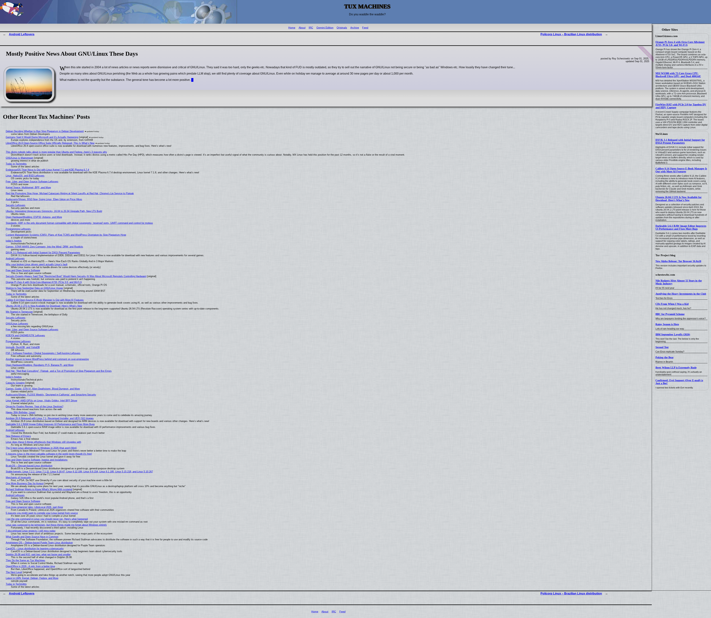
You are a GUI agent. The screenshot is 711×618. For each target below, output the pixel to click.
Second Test (662, 347)
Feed (365, 27)
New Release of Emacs (18, 436)
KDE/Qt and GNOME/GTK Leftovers (25, 335)
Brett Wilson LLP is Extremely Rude (676, 367)
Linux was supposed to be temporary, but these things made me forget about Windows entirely (56, 524)
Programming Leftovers (18, 229)
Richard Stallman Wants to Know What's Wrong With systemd (39, 489)
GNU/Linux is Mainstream (19, 157)
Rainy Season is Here (667, 324)
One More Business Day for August (25, 483)
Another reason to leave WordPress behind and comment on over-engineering (47, 359)
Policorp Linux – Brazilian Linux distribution (571, 34)
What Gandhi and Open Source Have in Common (32, 536)
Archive (354, 27)
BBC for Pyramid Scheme (670, 314)
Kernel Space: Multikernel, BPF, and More (28, 187)
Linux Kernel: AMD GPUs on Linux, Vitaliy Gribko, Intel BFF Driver (41, 400)
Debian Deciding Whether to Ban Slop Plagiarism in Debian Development (45, 131)
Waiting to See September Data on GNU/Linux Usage (34, 288)
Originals (342, 27)
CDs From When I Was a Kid (672, 304)
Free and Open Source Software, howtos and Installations (37, 459)
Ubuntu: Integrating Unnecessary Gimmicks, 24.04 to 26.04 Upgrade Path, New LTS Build (54, 211)
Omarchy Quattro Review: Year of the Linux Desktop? (34, 406)
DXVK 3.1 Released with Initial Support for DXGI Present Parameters (680, 141)
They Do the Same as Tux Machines (25, 560)
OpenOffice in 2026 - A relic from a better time (30, 566)
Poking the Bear (664, 357)
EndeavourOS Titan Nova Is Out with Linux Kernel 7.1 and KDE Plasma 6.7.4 (47, 169)
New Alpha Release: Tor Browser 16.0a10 (678, 261)
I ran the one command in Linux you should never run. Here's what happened (47, 519)
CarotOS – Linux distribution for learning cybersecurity (35, 548)
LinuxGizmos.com (666, 36)
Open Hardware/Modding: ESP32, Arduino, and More (34, 217)
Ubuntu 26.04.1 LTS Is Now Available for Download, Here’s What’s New (678, 199)
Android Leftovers (21, 34)
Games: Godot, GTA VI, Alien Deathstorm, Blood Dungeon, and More (43, 388)
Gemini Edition (324, 27)
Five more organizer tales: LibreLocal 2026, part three (34, 507)
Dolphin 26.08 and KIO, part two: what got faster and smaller (38, 554)
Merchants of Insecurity (18, 477)
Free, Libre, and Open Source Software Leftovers (32, 181)
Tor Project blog (665, 255)
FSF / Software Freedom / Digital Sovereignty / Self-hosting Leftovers (43, 353)
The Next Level (14, 572)
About (302, 27)
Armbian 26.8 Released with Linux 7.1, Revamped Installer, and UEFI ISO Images (50, 418)
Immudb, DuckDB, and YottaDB (23, 347)
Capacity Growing (15, 382)
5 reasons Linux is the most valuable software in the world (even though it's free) (49, 453)
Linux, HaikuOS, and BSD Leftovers (25, 175)
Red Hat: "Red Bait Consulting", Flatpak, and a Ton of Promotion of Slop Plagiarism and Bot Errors (59, 371)
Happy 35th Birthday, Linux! (20, 412)
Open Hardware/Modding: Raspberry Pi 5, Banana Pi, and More (40, 365)
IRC (311, 27)
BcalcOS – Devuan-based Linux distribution (29, 465)
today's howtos (14, 240)
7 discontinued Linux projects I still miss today (31, 530)
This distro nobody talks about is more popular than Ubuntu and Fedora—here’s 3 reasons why (56, 152)
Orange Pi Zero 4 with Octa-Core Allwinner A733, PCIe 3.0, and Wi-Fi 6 (680, 43)
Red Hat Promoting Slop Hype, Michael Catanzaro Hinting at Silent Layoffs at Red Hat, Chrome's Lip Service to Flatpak (70, 193)
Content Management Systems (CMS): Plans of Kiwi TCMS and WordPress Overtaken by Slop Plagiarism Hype (66, 234)
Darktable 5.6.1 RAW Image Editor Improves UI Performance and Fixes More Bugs (680, 227)
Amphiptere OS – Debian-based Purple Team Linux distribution (39, 542)
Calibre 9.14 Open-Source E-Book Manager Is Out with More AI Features (681, 170)
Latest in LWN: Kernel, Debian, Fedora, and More (32, 578)
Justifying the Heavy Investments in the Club (680, 293)
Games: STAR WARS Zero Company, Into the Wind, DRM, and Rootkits (44, 246)
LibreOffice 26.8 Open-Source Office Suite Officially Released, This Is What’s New (50, 143)
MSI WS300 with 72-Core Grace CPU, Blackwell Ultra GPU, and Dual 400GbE (678, 75)
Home (291, 27)
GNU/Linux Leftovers (17, 323)
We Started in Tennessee (19, 311)
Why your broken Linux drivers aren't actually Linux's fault (36, 264)
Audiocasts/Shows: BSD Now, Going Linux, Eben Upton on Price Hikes (44, 199)
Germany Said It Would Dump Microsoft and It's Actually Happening (42, 137)
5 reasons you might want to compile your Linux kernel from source (42, 513)
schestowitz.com (665, 274)
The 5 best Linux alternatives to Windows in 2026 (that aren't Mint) (41, 448)
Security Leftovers (15, 205)
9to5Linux (661, 133)
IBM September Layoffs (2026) (672, 334)
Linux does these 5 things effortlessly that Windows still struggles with (43, 442)
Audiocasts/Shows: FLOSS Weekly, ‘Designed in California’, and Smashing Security (51, 394)
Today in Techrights (16, 163)
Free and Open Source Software (23, 270)
